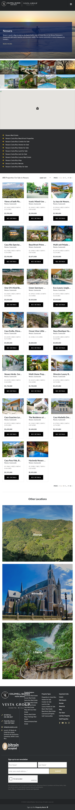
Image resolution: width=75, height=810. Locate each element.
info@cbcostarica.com (10, 727)
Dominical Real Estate (30, 703)
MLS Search (62, 700)
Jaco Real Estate (29, 707)
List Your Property (64, 716)
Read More (7, 44)
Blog (60, 709)
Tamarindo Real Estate (31, 696)
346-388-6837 (8, 717)
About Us (62, 706)
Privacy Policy (59, 785)
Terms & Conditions (48, 785)
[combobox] (45, 177)
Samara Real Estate (30, 705)
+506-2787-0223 (9, 723)
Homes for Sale (46, 699)
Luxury (61, 697)
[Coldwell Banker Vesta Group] (11, 3)
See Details (11, 218)
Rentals (61, 703)
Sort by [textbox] (43, 178)
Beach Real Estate (47, 709)
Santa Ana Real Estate (31, 700)
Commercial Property (48, 714)
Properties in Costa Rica (49, 697)
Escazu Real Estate (29, 698)
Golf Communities (47, 716)
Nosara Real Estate (30, 714)
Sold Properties (63, 719)
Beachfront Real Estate (48, 711)
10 (70, 178)
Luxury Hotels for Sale (48, 707)
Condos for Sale (46, 702)
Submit (58, 771)
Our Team (62, 713)
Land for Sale (46, 704)
